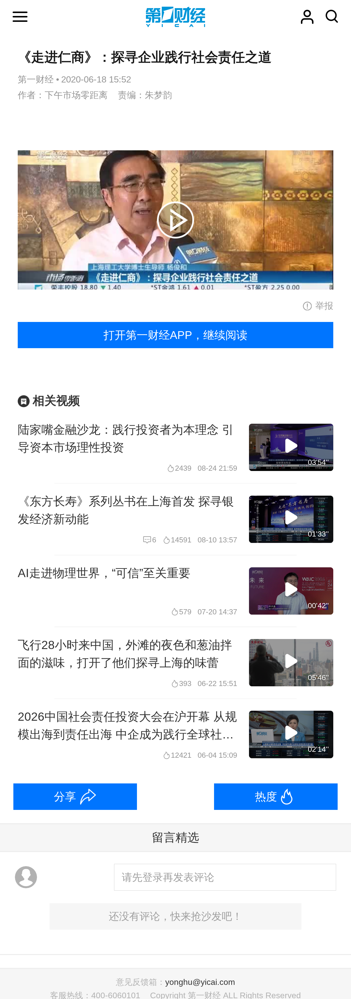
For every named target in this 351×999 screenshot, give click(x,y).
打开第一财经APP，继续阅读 (175, 335)
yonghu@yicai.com (200, 982)
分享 (65, 796)
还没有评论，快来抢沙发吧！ (175, 916)
